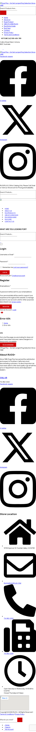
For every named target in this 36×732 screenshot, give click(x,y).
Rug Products (10, 213)
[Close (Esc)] (1, 244)
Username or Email (7, 254)
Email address (5, 286)
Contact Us (9, 221)
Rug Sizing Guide (10, 26)
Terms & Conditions (7, 714)
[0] (1, 312)
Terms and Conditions (11, 35)
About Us (7, 20)
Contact (7, 30)
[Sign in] (0, 242)
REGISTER (6, 306)
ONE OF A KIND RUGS (11, 24)
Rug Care (7, 28)
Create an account (18, 276)
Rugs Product (8, 22)
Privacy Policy (8, 32)
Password (4, 261)
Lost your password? (20, 267)
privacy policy (16, 302)
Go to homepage (8, 345)
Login (14, 310)
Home (6, 18)
